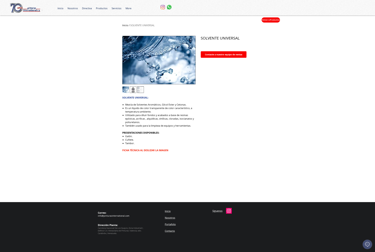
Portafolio (170, 224)
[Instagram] (163, 7)
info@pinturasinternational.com (113, 215)
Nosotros (170, 217)
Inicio (125, 25)
